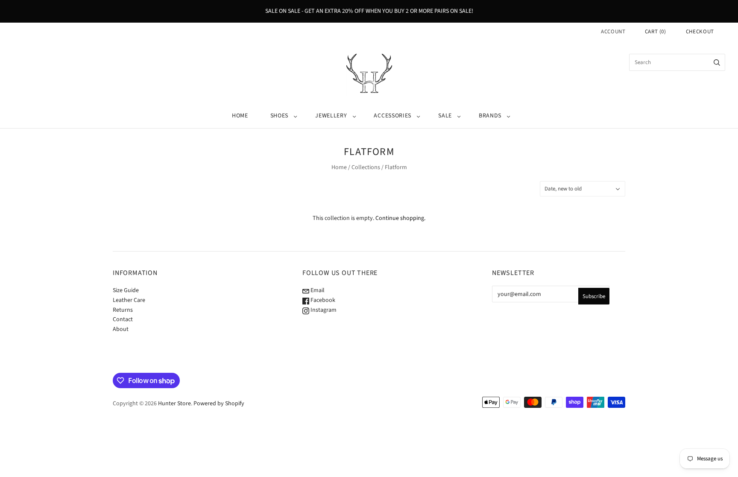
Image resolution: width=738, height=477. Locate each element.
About (121, 329)
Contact (123, 319)
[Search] (717, 62)
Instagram (323, 310)
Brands (490, 115)
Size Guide (126, 290)
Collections (365, 167)
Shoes (279, 115)
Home (240, 115)
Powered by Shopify (218, 403)
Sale (445, 115)
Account (613, 31)
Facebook (322, 300)
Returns (123, 310)
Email (317, 290)
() (655, 31)
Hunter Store (174, 403)
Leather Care (129, 300)
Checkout (700, 31)
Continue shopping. (400, 218)
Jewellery (331, 115)
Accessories (392, 115)
